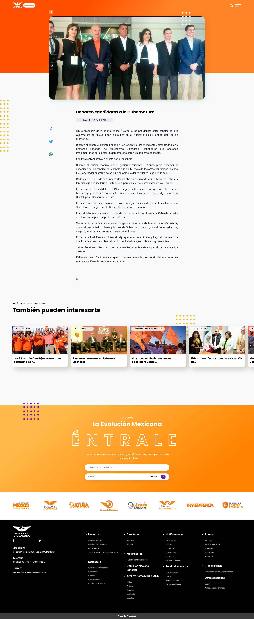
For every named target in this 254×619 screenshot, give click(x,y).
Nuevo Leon (29, 5)
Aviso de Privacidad (127, 616)
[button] (251, 346)
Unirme (154, 477)
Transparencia (213, 565)
